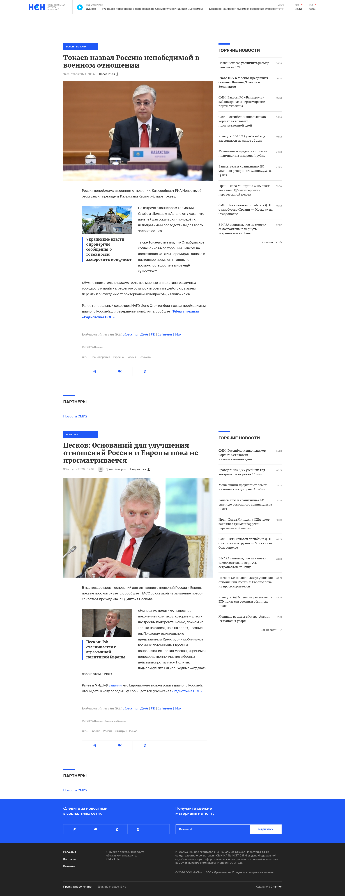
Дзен (144, 334)
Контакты (69, 859)
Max (178, 334)
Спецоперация (100, 357)
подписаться (265, 829)
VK (153, 334)
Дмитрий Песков (126, 731)
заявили (115, 685)
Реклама (69, 866)
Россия (131, 357)
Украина (118, 357)
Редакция (69, 852)
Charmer (276, 886)
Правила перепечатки (77, 886)
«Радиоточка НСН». (187, 691)
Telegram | (166, 334)
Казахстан (145, 357)
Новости (130, 334)
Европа (95, 731)
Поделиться (107, 74)
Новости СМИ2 (75, 416)
